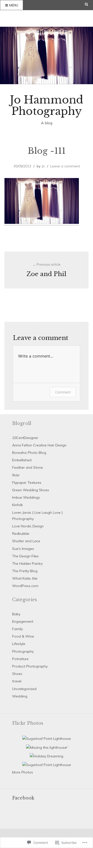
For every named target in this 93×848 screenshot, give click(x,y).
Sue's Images (23, 548)
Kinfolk (17, 505)
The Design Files (25, 556)
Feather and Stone (27, 467)
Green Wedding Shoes (30, 490)
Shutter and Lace (26, 541)
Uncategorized (24, 689)
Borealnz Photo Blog (29, 452)
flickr (16, 475)
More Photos (22, 772)
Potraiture (20, 659)
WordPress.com (25, 586)
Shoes (17, 673)
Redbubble (20, 533)
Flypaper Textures (26, 482)
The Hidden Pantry (27, 563)
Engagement (22, 621)
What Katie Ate (24, 578)
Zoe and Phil (46, 270)
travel (16, 681)
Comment (63, 392)
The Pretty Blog (24, 571)
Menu (13, 5)
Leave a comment (65, 166)
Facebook (23, 798)
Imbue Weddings (26, 497)
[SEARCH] (89, 4)
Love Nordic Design (28, 526)
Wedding (19, 696)
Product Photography (30, 666)
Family (17, 629)
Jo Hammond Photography (46, 105)
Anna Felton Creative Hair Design (39, 445)
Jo (43, 166)
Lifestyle (18, 644)
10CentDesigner (25, 438)
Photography (23, 651)
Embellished (21, 460)
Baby (16, 614)
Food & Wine (23, 636)
